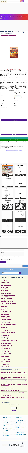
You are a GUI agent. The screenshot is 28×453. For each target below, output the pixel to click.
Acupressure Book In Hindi (6, 285)
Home (1, 14)
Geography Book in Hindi (5, 351)
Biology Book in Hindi (5, 338)
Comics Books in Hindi (5, 363)
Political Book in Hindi (5, 356)
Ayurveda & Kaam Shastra (10, 16)
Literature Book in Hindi (5, 322)
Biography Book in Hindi (5, 316)
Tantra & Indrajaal (21, 14)
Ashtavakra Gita (19, 429)
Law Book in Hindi (4, 350)
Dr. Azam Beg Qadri (17, 95)
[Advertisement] (14, 8)
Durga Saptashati (6, 430)
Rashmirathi (18, 419)
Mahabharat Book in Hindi (6, 293)
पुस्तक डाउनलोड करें (14, 120)
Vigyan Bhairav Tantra (20, 427)
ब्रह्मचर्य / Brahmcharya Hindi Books (8, 295)
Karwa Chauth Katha (19, 420)
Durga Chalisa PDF (6, 432)
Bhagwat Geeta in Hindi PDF (8, 419)
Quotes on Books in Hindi (5, 366)
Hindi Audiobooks (4, 279)
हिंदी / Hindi (16, 100)
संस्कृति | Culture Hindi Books (6, 321)
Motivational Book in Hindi (6, 319)
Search (22, 1)
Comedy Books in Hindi (5, 361)
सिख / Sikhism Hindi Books (6, 311)
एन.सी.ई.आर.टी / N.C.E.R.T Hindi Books (8, 332)
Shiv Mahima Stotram (20, 432)
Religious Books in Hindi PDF (4, 35)
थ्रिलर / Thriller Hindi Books (6, 325)
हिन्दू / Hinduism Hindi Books (6, 288)
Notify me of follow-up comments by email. (10, 257)
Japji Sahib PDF (6, 435)
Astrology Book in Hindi (5, 342)
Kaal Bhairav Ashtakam (7, 428)
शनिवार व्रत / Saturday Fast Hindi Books (8, 303)
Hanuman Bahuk (19, 417)
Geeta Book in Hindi (4, 290)
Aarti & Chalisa (18, 16)
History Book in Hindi (5, 314)
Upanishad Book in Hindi (5, 305)
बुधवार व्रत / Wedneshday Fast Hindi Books (9, 300)
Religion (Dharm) (23, 16)
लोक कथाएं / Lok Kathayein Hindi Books (8, 324)
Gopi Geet (17, 424)
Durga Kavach (5, 427)
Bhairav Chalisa (18, 422)
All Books (4, 14)
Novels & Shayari (8, 14)
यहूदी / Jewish (3, 309)
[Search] (20, 273)
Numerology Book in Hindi (6, 343)
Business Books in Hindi (5, 359)
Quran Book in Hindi (4, 308)
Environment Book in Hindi (6, 358)
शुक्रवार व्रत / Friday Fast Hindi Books (8, 301)
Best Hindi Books (4, 280)
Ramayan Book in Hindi (5, 292)
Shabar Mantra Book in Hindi (6, 298)
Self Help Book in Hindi (5, 317)
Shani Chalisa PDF (19, 425)
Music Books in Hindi (5, 364)
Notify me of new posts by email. (7, 259)
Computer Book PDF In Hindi (6, 346)
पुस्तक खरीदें (14, 134)
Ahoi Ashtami (5, 433)
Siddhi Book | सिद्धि (4, 296)
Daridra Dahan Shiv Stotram (21, 434)
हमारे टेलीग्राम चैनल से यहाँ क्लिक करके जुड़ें (14, 150)
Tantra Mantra (5, 422)
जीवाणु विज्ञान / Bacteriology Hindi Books (9, 340)
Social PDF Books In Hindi (12, 35)
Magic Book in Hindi (4, 329)
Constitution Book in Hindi (6, 348)
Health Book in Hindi (5, 282)
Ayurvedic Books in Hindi (6, 284)
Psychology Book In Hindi (6, 353)
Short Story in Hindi (7, 417)
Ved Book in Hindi (4, 306)
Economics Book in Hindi (5, 330)
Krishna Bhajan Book (19, 430)
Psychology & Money (14, 14)
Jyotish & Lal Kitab (2, 16)
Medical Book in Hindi (5, 287)
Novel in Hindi (5, 420)
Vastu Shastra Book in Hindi (6, 345)
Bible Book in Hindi (4, 313)
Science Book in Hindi (5, 334)
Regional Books (2, 18)
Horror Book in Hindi (4, 327)
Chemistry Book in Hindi (5, 337)
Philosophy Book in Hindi (5, 355)
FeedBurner (16, 412)
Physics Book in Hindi (5, 335)
